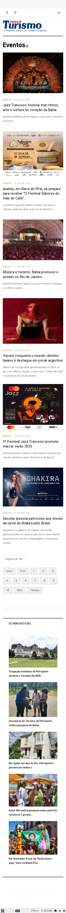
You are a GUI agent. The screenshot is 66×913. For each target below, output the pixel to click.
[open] (7, 12)
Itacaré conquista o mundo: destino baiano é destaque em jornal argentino (33, 358)
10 (7, 590)
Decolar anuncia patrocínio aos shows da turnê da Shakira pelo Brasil (33, 521)
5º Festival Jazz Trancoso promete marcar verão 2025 (30, 444)
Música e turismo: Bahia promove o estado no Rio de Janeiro (30, 274)
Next (19, 590)
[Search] (59, 12)
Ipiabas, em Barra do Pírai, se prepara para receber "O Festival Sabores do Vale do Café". (31, 193)
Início (9, 571)
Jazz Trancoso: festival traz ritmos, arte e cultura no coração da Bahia (31, 108)
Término (34, 590)
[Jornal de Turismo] (33, 26)
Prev (22, 571)
